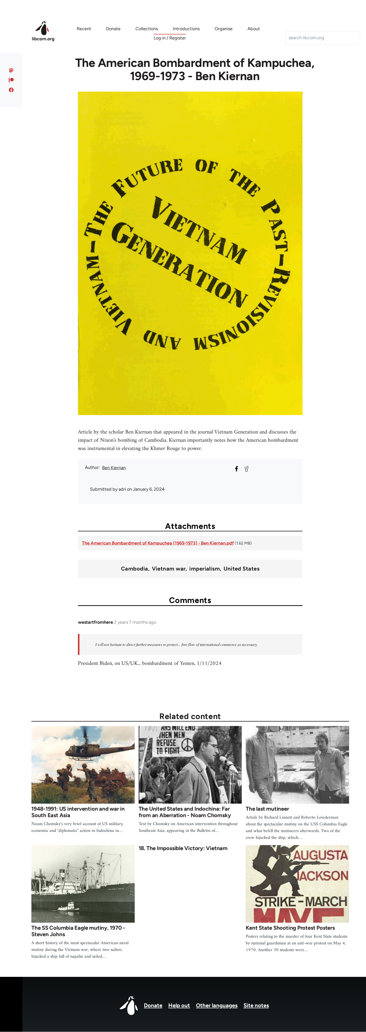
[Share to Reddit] (246, 469)
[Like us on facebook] (11, 90)
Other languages (217, 1005)
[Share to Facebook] (237, 469)
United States (241, 569)
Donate (153, 1005)
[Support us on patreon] (11, 80)
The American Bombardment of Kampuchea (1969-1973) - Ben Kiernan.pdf (158, 543)
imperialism (204, 569)
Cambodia (134, 569)
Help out (179, 1005)
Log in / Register (170, 38)
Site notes (256, 1005)
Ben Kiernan (114, 467)
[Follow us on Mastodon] (11, 70)
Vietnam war (169, 569)
